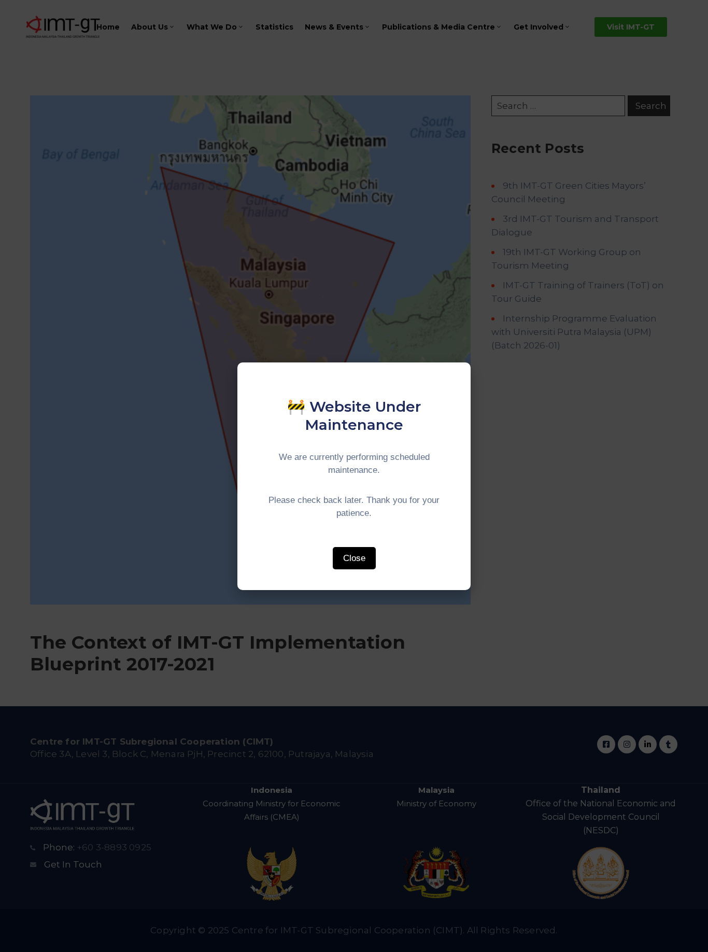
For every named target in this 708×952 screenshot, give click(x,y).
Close (354, 558)
